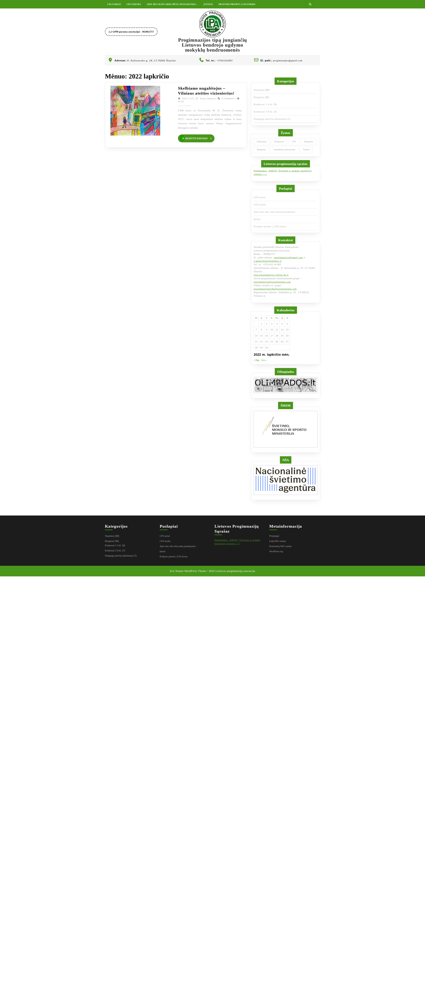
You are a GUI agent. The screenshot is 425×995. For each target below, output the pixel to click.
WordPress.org (276, 551)
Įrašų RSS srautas (277, 541)
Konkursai (279, 141)
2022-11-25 (187, 98)
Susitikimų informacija (284, 149)
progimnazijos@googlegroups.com (272, 282)
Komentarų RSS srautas (280, 546)
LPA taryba (134, 4)
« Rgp (256, 360)
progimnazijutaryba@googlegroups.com (275, 289)
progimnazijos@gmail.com (287, 60)
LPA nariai (114, 4)
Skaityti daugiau (199, 139)
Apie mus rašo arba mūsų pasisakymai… (172, 4)
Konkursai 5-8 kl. (263, 112)
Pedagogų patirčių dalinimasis (270, 119)
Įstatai (208, 4)
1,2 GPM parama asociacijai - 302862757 (133, 33)
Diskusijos (261, 141)
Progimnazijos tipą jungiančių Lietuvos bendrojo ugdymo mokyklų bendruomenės (212, 45)
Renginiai (259, 97)
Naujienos (259, 90)
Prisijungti (274, 536)
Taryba (306, 149)
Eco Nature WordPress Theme (188, 571)
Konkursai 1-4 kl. (263, 104)
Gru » (264, 360)
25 (277, 341)
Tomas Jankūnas (207, 98)
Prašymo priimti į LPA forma (237, 4)
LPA (294, 141)
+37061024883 (224, 60)
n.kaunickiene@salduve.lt (268, 261)
